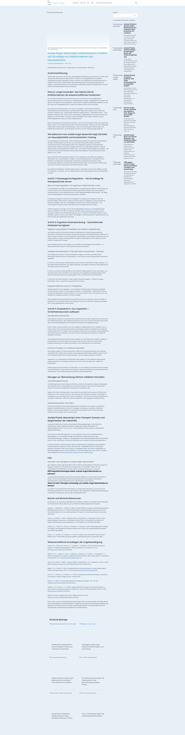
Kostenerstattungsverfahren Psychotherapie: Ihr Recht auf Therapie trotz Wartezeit (62, 647)
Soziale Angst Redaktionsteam (57, 63)
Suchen (115, 12)
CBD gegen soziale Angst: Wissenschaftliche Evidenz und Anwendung (93, 647)
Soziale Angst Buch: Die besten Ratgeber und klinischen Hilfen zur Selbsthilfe (130, 138)
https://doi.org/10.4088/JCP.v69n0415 (59, 591)
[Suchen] (135, 15)
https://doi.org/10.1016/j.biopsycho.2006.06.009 (62, 583)
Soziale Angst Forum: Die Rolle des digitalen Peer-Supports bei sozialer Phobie (130, 112)
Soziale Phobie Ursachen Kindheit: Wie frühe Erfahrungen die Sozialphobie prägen (130, 80)
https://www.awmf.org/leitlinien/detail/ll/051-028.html (63, 597)
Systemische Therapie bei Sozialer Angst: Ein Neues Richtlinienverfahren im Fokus (62, 716)
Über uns (82, 3)
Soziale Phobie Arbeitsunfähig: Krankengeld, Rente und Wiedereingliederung (130, 52)
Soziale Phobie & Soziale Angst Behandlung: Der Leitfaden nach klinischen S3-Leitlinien (62, 680)
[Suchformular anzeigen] (136, 3)
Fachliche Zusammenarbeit (104, 3)
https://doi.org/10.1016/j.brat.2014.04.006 (60, 549)
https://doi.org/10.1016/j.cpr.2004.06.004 (85, 570)
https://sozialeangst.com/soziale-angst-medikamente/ (76, 452)
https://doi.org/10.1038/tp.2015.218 (71, 558)
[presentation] (63, 632)
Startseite (76, 3)
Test (88, 3)
